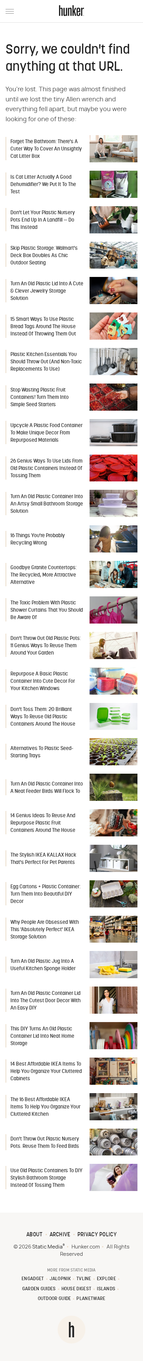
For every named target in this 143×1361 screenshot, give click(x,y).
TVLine (83, 1279)
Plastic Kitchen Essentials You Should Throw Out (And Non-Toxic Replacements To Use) (46, 362)
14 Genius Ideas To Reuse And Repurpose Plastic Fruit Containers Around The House (42, 823)
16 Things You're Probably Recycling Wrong (37, 539)
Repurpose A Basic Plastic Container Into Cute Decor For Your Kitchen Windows (42, 681)
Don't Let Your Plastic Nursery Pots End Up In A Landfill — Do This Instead (42, 220)
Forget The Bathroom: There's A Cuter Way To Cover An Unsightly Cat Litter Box (46, 149)
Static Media (47, 1247)
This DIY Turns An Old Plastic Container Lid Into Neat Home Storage (42, 1036)
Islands (106, 1289)
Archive (60, 1235)
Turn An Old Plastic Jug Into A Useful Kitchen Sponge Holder (43, 965)
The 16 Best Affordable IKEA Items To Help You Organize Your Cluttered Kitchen (45, 1107)
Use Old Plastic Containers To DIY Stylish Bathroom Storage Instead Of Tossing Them (46, 1178)
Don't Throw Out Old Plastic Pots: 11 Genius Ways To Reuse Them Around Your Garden (45, 646)
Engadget (33, 1279)
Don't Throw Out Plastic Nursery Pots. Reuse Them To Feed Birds (44, 1143)
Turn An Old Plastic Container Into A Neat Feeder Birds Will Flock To (46, 788)
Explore (106, 1279)
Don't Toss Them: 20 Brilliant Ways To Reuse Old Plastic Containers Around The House (42, 717)
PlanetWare (90, 1298)
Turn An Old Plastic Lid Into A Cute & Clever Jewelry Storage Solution (46, 291)
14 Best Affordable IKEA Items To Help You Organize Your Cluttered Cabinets (46, 1072)
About (34, 1235)
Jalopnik (60, 1279)
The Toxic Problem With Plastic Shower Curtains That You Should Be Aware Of (46, 610)
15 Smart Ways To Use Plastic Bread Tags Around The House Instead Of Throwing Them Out (43, 327)
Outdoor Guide (54, 1298)
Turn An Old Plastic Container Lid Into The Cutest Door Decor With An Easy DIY (45, 1001)
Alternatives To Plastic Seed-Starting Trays (41, 752)
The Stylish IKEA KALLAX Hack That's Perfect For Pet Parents (43, 859)
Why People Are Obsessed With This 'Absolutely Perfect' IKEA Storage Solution (44, 930)
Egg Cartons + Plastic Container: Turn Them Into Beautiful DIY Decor (45, 894)
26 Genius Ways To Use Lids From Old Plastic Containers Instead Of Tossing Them (46, 469)
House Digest (76, 1289)
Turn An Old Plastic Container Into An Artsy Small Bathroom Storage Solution (46, 504)
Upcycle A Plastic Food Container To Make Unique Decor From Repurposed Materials (46, 433)
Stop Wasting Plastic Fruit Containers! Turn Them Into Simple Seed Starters (39, 398)
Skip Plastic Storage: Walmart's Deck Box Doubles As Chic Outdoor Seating (44, 256)
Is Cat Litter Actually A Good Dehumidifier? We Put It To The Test (43, 185)
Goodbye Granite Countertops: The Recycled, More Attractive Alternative (43, 575)
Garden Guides (39, 1289)
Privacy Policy (97, 1235)
